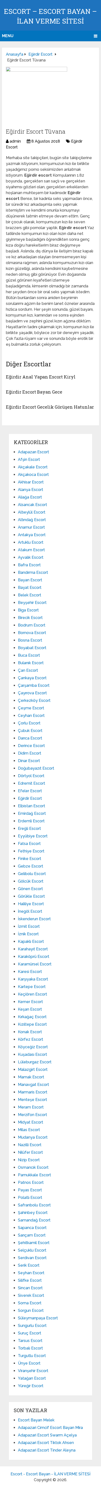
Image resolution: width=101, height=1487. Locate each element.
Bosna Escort (30, 640)
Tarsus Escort (30, 1340)
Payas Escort (30, 1190)
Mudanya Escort (33, 1137)
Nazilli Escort (29, 1145)
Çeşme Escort (31, 708)
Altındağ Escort (32, 519)
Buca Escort (29, 655)
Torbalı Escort (30, 1348)
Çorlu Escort (29, 723)
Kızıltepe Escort (32, 1024)
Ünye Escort (29, 1363)
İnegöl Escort (30, 911)
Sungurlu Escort (32, 1325)
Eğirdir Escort (30, 798)
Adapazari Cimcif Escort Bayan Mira (50, 1427)
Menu (7, 36)
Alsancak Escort (32, 504)
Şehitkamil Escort (34, 1242)
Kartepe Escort (32, 986)
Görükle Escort (31, 896)
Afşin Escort (29, 459)
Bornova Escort (32, 632)
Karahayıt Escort (33, 949)
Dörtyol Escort (31, 776)
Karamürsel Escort (34, 964)
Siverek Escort (31, 1295)
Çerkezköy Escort (34, 700)
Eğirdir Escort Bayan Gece (34, 392)
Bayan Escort (30, 580)
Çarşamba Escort (34, 685)
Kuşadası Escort (32, 1054)
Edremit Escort (31, 783)
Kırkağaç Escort (32, 1016)
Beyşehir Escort (32, 602)
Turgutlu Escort (32, 1355)
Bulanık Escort (31, 663)
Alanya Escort (30, 489)
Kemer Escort (30, 1001)
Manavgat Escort (33, 1084)
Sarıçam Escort (32, 1235)
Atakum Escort (31, 550)
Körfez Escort (30, 1039)
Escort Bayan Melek (36, 1420)
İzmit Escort (29, 926)
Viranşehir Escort (33, 1370)
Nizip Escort (29, 1160)
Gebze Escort (30, 866)
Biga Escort (28, 610)
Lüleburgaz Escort (34, 1062)
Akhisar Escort (31, 482)
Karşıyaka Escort (33, 979)
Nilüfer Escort (30, 1152)
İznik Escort (28, 934)
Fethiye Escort (31, 851)
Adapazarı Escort (33, 452)
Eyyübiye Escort (33, 836)
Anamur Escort (31, 527)
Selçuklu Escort (32, 1250)
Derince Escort (31, 745)
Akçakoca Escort (33, 474)
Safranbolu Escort (34, 1205)
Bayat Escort (29, 587)
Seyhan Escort (31, 1273)
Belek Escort (29, 595)
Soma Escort (29, 1303)
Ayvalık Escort (30, 557)
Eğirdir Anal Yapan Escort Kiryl (41, 377)
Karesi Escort (30, 971)
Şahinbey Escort (33, 1212)
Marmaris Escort (32, 1092)
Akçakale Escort (33, 467)
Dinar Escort (29, 760)
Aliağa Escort (30, 497)
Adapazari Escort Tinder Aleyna (47, 1450)
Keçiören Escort (32, 994)
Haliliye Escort (31, 904)
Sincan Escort (30, 1288)
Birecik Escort (30, 617)
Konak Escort (30, 1032)
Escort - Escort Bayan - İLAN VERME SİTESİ (50, 1474)
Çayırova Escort (32, 693)
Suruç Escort (29, 1333)
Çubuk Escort (30, 730)
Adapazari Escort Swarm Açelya (47, 1435)
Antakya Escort (32, 535)
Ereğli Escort (29, 828)
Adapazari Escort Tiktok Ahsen (46, 1442)
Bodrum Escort (31, 625)
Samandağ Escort (34, 1220)
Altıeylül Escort (31, 512)
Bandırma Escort (33, 572)
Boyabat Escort (32, 647)
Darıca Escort (30, 738)
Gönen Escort (30, 888)
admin (15, 141)
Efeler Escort (30, 791)
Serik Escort (28, 1265)
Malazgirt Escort (33, 1069)
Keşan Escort (30, 1009)
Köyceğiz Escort (33, 1047)
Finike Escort (29, 858)
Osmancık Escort (33, 1167)
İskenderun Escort (34, 919)
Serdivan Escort (32, 1257)
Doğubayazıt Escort (36, 768)
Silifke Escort (30, 1280)
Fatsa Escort (29, 843)
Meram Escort (31, 1107)
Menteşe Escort (32, 1099)
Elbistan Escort (31, 806)
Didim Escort (29, 753)
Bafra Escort (29, 565)
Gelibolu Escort (32, 873)
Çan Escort (28, 670)
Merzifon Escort (32, 1114)
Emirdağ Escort (32, 813)
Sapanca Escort (32, 1227)
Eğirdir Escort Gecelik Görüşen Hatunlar (50, 407)
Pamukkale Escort (34, 1175)
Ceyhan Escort (31, 715)
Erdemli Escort (31, 821)
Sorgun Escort (31, 1310)
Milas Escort (29, 1129)
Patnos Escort (31, 1182)
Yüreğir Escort (30, 1386)
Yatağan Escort (32, 1378)
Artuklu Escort (30, 542)
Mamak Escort (31, 1077)
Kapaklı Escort (31, 941)
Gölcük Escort (30, 881)
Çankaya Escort (32, 678)
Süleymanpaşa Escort (38, 1318)
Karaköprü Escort (33, 956)
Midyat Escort (30, 1122)
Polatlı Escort (30, 1197)
